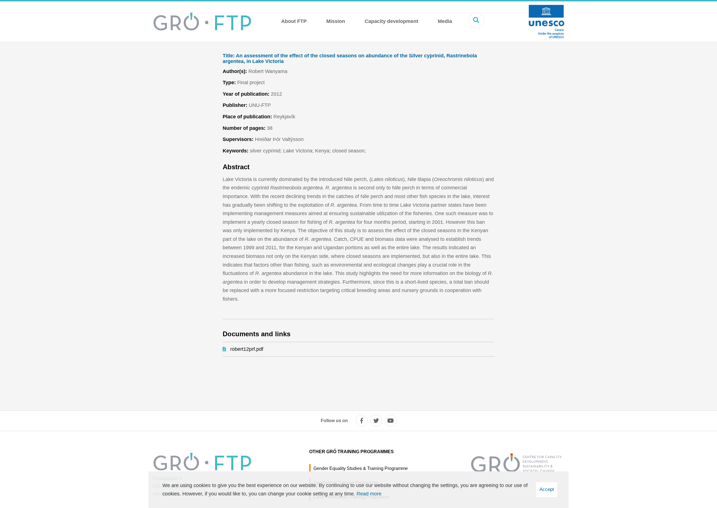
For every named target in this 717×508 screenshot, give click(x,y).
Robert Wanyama (267, 71)
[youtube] (391, 421)
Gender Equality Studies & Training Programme (360, 468)
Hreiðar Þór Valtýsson (279, 139)
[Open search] (476, 20)
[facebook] (361, 421)
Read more (369, 494)
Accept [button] (546, 489)
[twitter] (376, 421)
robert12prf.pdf (246, 349)
